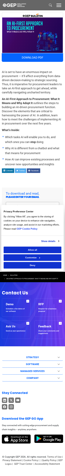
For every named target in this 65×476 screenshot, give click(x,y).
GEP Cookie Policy (27, 228)
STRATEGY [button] (32, 357)
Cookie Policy (31, 460)
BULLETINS (13, 275)
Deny (32, 265)
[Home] (14, 5)
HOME (5, 275)
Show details (48, 241)
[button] (58, 5)
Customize (31, 257)
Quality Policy (49, 460)
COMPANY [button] (33, 377)
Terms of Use (54, 456)
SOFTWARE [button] (32, 364)
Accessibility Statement (47, 464)
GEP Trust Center (23, 464)
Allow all (32, 250)
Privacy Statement (12, 460)
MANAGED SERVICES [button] (32, 371)
